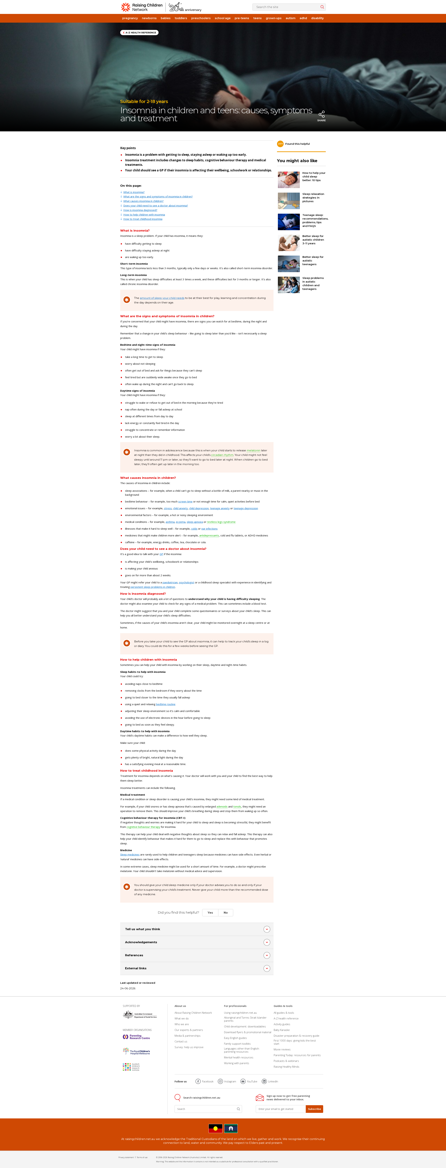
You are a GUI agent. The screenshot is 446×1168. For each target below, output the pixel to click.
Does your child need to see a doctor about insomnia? (155, 205)
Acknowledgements (141, 942)
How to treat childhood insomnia (142, 219)
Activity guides (282, 1024)
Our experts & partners (189, 1029)
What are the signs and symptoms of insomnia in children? (158, 196)
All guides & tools (284, 1012)
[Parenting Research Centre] (136, 1037)
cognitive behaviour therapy (143, 827)
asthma (170, 522)
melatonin (253, 450)
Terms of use (142, 1157)
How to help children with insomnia (144, 214)
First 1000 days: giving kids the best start (295, 1042)
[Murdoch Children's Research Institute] (136, 1067)
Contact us (181, 1041)
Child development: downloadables (245, 1026)
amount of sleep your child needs (162, 298)
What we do (182, 1018)
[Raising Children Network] (161, 7)
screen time (185, 501)
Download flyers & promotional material (247, 1032)
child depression (199, 508)
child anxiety (180, 508)
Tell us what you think (142, 929)
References (134, 955)
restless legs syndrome (221, 522)
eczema (180, 522)
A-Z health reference (141, 32)
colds (194, 528)
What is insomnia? (134, 192)
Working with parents (236, 1063)
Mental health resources (238, 1057)
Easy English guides (235, 1037)
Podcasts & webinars (286, 1060)
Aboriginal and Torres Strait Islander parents (245, 1019)
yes (210, 912)
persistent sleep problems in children (152, 587)
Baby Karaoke (282, 1029)
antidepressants (209, 535)
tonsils (237, 806)
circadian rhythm (222, 455)
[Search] (238, 1109)
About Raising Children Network (193, 1012)
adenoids (222, 806)
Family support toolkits (237, 1043)
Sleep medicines (130, 854)
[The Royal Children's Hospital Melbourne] (136, 1051)
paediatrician (170, 582)
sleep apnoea (195, 522)
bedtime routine (165, 704)
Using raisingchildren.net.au (240, 1012)
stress (168, 508)
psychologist (186, 582)
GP (161, 554)
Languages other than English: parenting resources (242, 1050)
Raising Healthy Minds (286, 1066)
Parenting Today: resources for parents (297, 1055)
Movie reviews (282, 1049)
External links (136, 968)
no (226, 912)
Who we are (182, 1024)
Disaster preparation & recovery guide (296, 1035)
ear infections (209, 528)
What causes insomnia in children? (143, 201)
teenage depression (246, 508)
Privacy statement (126, 1157)
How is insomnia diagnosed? (140, 210)
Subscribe (314, 1109)
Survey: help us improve (189, 1047)
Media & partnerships (188, 1035)
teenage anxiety (220, 508)
